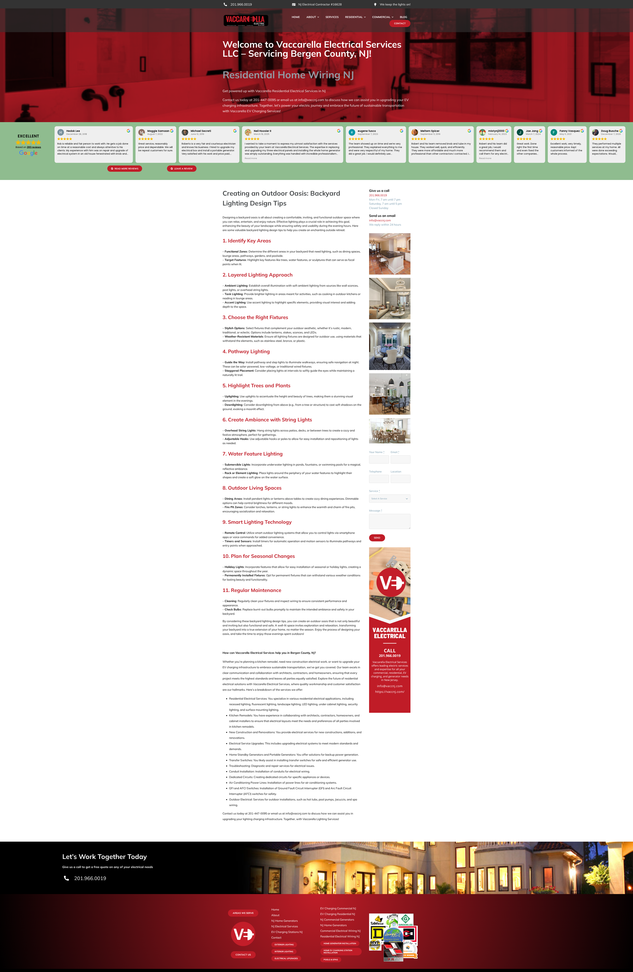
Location (396, 471)
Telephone (375, 471)
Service (374, 491)
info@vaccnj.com (380, 220)
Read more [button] (251, 158)
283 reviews (34, 147)
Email (395, 452)
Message (375, 510)
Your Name (376, 452)
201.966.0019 (241, 4)
